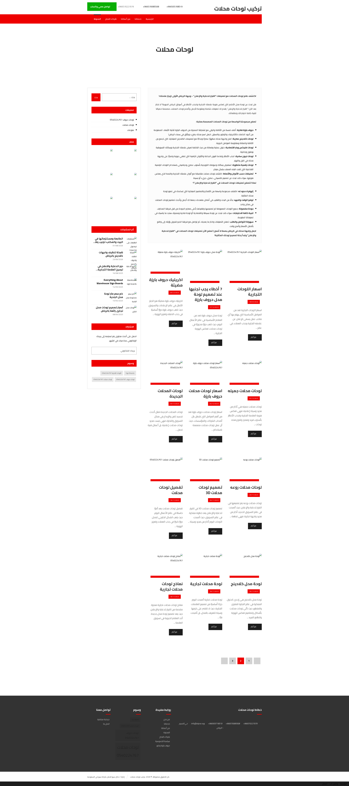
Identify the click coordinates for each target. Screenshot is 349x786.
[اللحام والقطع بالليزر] (102, 183)
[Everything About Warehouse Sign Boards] (131, 283)
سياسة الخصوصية (162, 741)
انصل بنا (106, 724)
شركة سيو (102, 777)
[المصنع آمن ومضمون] (102, 207)
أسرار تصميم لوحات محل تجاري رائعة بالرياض (109, 309)
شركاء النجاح (164, 737)
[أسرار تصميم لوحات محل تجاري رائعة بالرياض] (131, 311)
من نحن (166, 719)
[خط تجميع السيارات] (125, 159)
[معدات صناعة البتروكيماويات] (125, 207)
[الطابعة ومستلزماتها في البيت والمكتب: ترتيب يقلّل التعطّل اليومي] (131, 242)
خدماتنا (167, 724)
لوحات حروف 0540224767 (122, 120)
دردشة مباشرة (103, 719)
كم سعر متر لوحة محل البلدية (113, 295)
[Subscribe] (94, 350)
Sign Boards (130, 373)
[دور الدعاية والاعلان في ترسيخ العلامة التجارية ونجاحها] (131, 269)
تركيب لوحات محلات (137, 777)
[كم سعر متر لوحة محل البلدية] (131, 297)
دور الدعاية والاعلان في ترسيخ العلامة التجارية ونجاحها (110, 269)
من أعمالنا (165, 728)
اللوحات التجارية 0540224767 (111, 373)
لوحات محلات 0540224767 (103, 379)
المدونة (166, 732)
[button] (252, 723)
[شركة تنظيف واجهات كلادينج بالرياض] (131, 256)
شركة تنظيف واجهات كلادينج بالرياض (111, 254)
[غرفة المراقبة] (125, 183)
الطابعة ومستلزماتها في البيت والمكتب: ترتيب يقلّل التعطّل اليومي (108, 242)
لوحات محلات (128, 125)
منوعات (130, 130)
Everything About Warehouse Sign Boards (110, 282)
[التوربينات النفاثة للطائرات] (102, 159)
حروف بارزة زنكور (163, 746)
